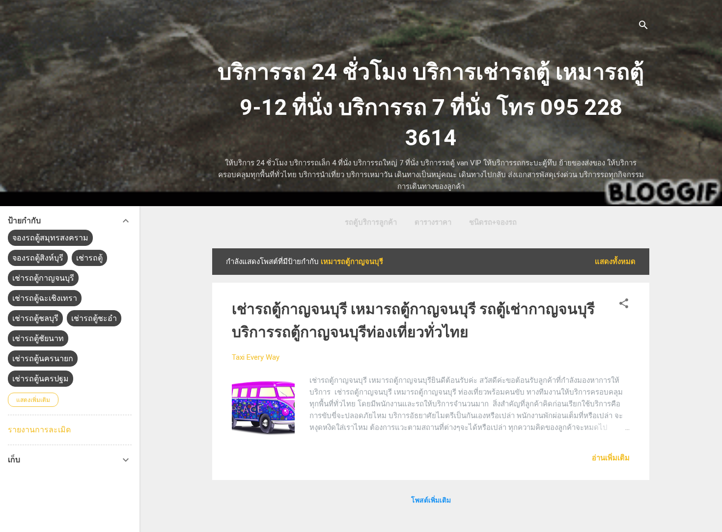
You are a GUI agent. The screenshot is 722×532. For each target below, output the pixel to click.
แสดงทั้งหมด (615, 261)
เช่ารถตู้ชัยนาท (38, 338)
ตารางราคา (433, 222)
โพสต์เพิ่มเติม (431, 500)
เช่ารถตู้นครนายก (42, 358)
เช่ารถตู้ (89, 258)
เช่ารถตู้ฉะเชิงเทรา (44, 298)
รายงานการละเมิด (39, 429)
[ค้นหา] (643, 27)
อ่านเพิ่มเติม (611, 457)
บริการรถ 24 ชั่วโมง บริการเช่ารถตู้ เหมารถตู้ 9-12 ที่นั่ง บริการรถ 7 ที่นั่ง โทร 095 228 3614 (431, 105)
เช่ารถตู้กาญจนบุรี (43, 278)
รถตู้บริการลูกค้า (371, 222)
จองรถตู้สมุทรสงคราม (50, 237)
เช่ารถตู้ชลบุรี (35, 318)
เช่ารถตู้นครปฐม (40, 378)
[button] (624, 305)
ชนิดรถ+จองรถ (493, 222)
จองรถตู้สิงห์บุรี (37, 258)
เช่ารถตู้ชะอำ (94, 318)
